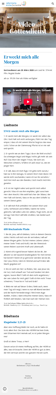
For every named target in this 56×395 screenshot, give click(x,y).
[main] (28, 27)
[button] (3, 3)
